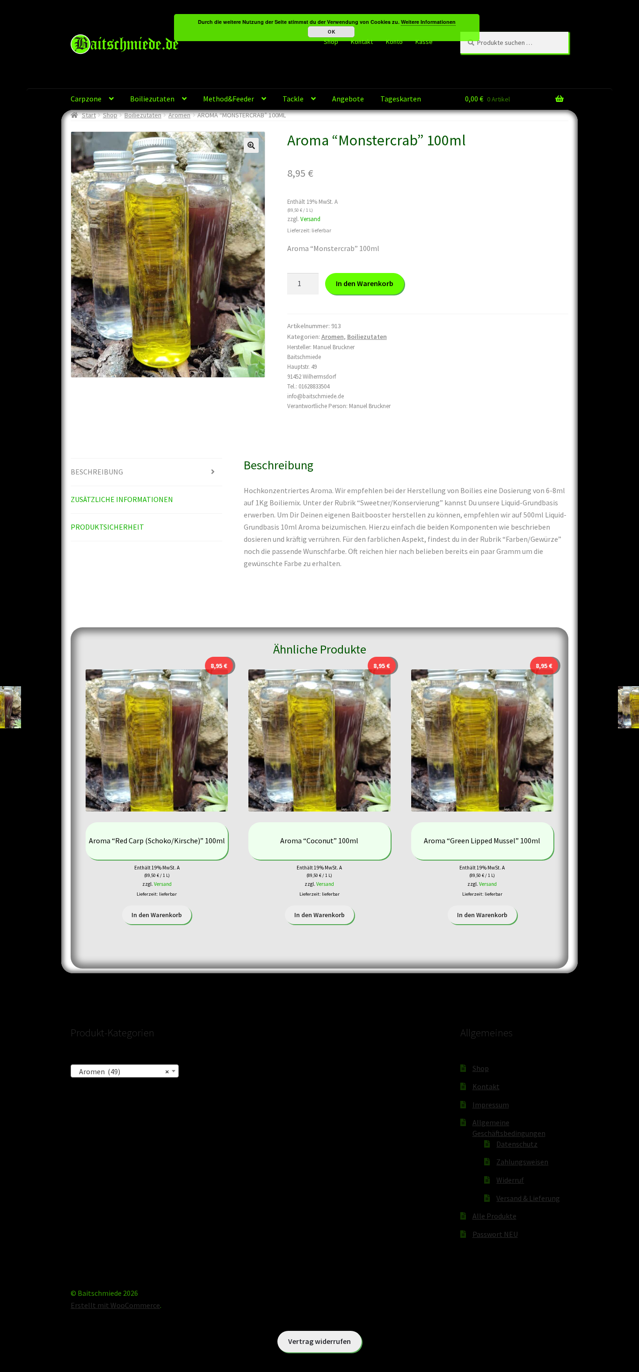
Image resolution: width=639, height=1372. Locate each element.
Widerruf (510, 1180)
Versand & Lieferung (528, 1198)
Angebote (348, 98)
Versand (310, 219)
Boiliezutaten (152, 98)
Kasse (424, 41)
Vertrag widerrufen (319, 1341)
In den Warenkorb (364, 283)
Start (89, 115)
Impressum (490, 1104)
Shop (331, 41)
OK (331, 31)
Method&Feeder (228, 98)
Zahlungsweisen (522, 1161)
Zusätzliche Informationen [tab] (122, 499)
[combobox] (125, 1070)
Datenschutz (516, 1144)
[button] (251, 145)
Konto (394, 41)
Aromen (179, 115)
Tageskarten (400, 98)
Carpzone (86, 98)
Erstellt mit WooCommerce (115, 1305)
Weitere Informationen (428, 21)
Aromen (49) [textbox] (122, 1071)
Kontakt (362, 41)
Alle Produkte (494, 1216)
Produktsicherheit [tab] (107, 527)
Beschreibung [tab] (97, 471)
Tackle (293, 98)
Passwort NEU (495, 1234)
